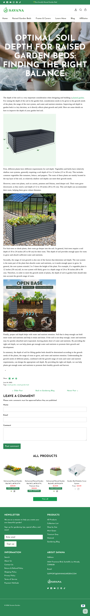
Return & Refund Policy (13, 568)
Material (50, 538)
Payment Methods (11, 583)
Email (5, 415)
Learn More (60, 19)
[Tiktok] (20, 2)
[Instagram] (13, 2)
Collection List (52, 523)
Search (7, 557)
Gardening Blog (53, 542)
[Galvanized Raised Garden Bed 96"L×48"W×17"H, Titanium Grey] (34, 469)
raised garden (11, 385)
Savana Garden (15, 605)
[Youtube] (10, 2)
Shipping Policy (10, 572)
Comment (7, 425)
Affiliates (83, 19)
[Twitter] (4, 2)
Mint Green (51, 531)
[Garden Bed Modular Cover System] (76, 469)
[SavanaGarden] (13, 10)
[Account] (75, 10)
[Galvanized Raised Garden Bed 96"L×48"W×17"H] (12, 469)
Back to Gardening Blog (45, 391)
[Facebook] (7, 2)
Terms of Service (10, 579)
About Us (8, 561)
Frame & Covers (43, 19)
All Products (52, 520)
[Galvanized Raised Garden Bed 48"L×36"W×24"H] (55, 469)
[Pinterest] (17, 2)
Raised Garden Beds (21, 19)
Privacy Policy (9, 576)
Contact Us (8, 565)
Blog (73, 19)
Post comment (12, 446)
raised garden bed (23, 385)
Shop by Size (52, 527)
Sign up (10, 544)
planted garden (78, 98)
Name (5, 405)
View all (45, 499)
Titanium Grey (52, 534)
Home (5, 19)
